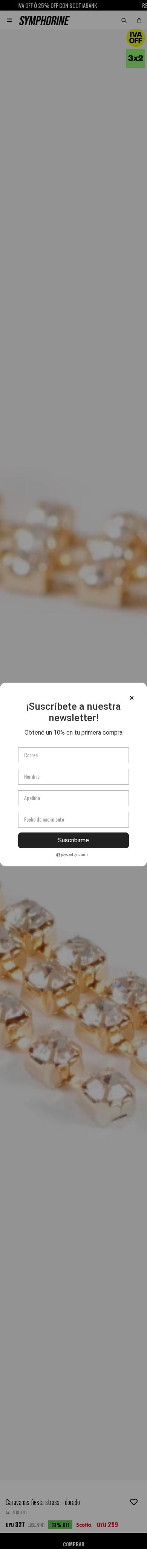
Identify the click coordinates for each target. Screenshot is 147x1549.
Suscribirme (73, 840)
